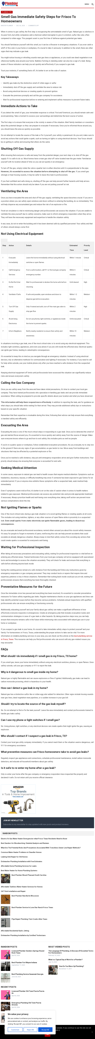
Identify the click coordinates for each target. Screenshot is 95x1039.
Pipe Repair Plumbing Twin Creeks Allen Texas (29, 919)
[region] (30, 1022)
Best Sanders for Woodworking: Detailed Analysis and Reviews (25, 843)
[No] (92, 1032)
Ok (47, 1034)
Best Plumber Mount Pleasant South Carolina (29, 875)
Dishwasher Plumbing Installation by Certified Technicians (23, 935)
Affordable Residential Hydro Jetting (15, 931)
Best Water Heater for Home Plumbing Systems (19, 870)
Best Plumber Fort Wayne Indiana (24, 962)
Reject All (30, 1030)
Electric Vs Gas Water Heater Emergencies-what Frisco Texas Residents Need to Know (34, 839)
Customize (15, 1030)
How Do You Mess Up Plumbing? (71, 966)
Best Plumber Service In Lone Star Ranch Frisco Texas (32, 907)
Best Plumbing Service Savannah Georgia (27, 974)
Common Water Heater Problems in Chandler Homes (21, 852)
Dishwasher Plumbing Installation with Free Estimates (21, 861)
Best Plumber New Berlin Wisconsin (25, 896)
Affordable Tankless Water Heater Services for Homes (22, 887)
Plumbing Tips (7, 12)
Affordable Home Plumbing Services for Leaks (19, 866)
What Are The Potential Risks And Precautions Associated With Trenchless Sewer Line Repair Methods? (41, 848)
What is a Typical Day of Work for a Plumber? (65, 960)
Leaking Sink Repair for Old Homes (14, 857)
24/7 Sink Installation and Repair (13, 891)
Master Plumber (7, 25)
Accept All (45, 1030)
